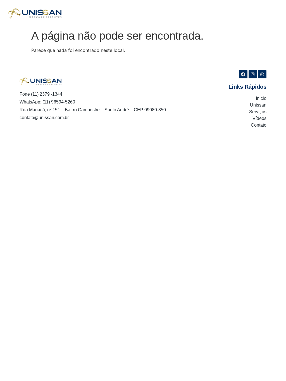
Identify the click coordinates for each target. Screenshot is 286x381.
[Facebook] (243, 74)
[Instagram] (253, 74)
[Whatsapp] (262, 74)
